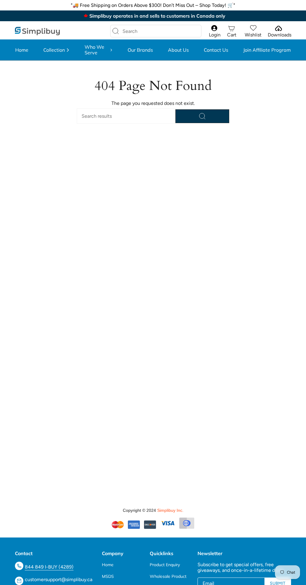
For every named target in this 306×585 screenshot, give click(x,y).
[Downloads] (277, 28)
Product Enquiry (165, 564)
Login (215, 35)
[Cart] (231, 28)
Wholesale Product (168, 576)
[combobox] (151, 31)
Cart (231, 35)
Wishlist (253, 35)
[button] (56, 50)
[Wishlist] (253, 28)
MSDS (108, 576)
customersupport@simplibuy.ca (58, 579)
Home (108, 564)
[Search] (115, 31)
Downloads (279, 35)
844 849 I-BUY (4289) (49, 567)
